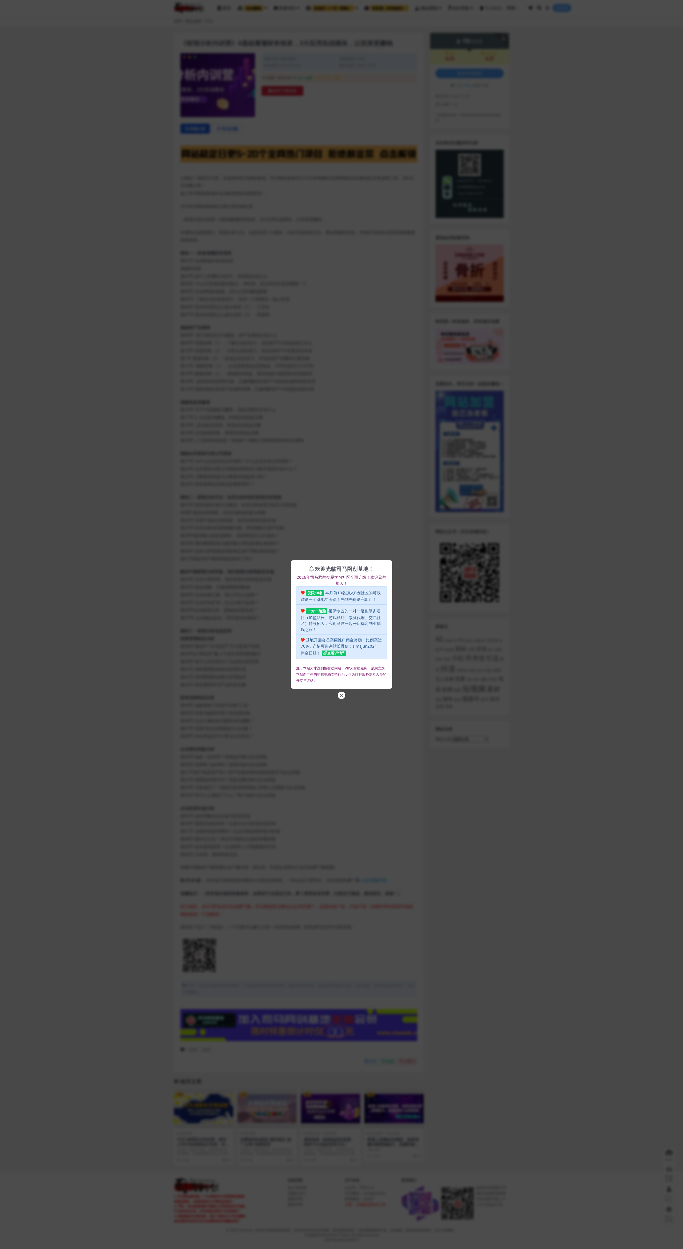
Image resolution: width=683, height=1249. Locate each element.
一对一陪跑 (316, 610)
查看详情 (334, 653)
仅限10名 (315, 592)
